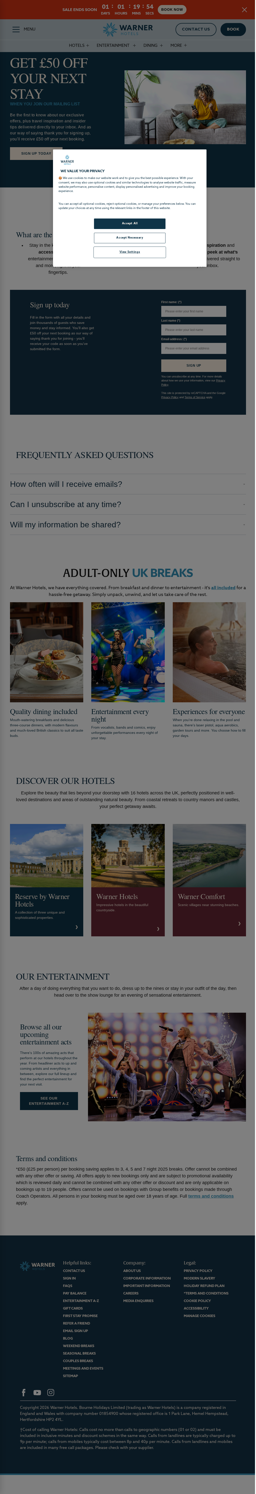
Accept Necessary (127, 237)
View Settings (128, 252)
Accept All (128, 223)
